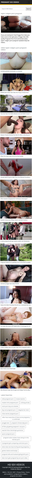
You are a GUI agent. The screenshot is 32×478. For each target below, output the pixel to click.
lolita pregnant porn (8, 399)
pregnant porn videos (20, 474)
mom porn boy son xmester (10, 406)
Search (28, 9)
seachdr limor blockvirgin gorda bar (12, 430)
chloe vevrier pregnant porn (10, 414)
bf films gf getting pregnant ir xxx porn (13, 426)
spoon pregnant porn (8, 434)
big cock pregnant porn (9, 410)
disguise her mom (23, 410)
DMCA (4, 472)
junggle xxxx (5, 423)
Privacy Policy (21, 472)
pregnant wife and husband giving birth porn (15, 454)
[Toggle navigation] (29, 2)
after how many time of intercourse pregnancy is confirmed (16, 418)
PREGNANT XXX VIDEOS (10, 2)
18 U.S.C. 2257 (11, 472)
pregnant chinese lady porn (19, 423)
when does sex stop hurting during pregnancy (15, 447)
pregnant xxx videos (16, 476)
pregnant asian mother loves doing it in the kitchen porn (16, 438)
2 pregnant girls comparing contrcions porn (15, 443)
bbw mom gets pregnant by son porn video (14, 458)
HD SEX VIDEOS (16, 464)
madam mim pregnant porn (10, 402)
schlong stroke (25, 402)
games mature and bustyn (9, 450)
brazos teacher (20, 399)
